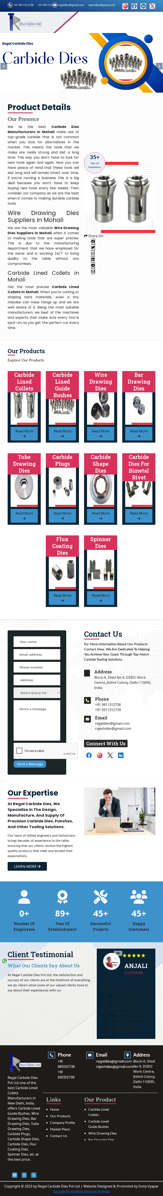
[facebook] (134, 5)
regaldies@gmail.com (71, 5)
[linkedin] (143, 5)
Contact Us (58, 1136)
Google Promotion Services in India (81, 1191)
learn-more (25, 866)
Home (54, 1109)
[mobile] (87, 700)
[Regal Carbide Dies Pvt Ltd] (25, 22)
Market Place (60, 1129)
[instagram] (125, 5)
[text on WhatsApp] (4, 960)
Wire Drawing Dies (102, 1133)
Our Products (60, 1116)
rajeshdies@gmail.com (113, 728)
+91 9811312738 (24, 5)
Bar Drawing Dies (101, 1140)
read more (24, 431)
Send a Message (30, 764)
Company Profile (62, 1122)
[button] (159, 66)
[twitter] (152, 5)
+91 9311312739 (48, 5)
